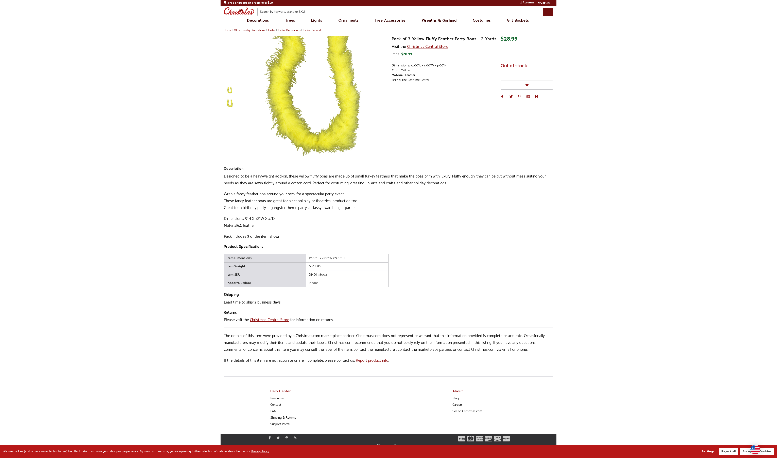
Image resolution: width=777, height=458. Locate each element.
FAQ (273, 411)
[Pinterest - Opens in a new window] (285, 437)
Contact (275, 405)
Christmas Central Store (427, 46)
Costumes (482, 20)
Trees (290, 20)
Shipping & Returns (283, 417)
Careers (457, 405)
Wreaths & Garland (439, 20)
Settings (708, 451)
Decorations (258, 20)
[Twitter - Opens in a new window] (277, 437)
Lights (316, 20)
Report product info (372, 360)
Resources (277, 398)
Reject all (728, 451)
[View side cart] (548, 2)
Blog (455, 398)
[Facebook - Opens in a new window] (268, 437)
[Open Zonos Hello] (755, 449)
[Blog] (294, 437)
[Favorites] (527, 85)
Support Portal (280, 424)
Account (528, 3)
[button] (502, 96)
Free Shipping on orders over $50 (250, 3)
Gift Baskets (518, 20)
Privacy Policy (260, 451)
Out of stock (514, 66)
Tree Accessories (390, 20)
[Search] (548, 12)
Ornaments (348, 20)
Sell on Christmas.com (467, 411)
